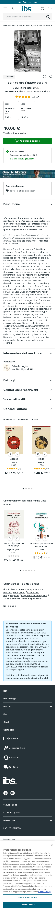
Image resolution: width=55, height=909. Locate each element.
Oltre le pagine (19, 133)
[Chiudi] (52, 845)
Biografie (14, 595)
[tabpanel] (27, 51)
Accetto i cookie (27, 904)
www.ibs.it (44, 646)
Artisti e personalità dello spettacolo (22, 598)
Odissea (13, 459)
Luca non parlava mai (41, 543)
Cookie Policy (44, 891)
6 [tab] (34, 570)
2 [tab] (27, 70)
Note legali (9, 606)
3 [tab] (30, 70)
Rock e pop (33, 592)
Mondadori (40, 91)
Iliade (41, 459)
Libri (5, 589)
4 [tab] (31, 488)
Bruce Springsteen (24, 87)
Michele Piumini (13, 91)
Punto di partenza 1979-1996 (14, 545)
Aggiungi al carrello (29, 140)
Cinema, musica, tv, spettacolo (25, 589)
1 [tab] (24, 70)
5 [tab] (31, 570)
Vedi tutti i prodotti (22, 369)
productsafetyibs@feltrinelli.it (32, 678)
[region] (27, 875)
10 (33, 97)
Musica (7, 592)
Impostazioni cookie (27, 897)
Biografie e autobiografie (34, 595)
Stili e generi (19, 592)
